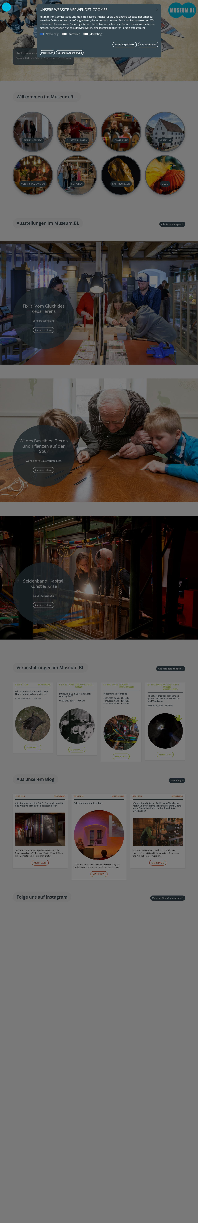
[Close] (157, 9)
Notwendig (52, 34)
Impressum (47, 52)
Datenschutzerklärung (70, 52)
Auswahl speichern (125, 44)
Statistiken (74, 34)
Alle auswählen (148, 44)
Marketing (96, 34)
